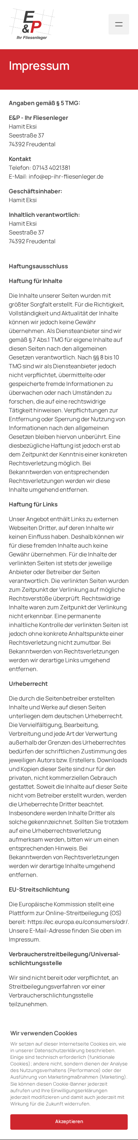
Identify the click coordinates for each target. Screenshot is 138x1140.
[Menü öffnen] (119, 24)
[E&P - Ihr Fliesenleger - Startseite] (32, 24)
